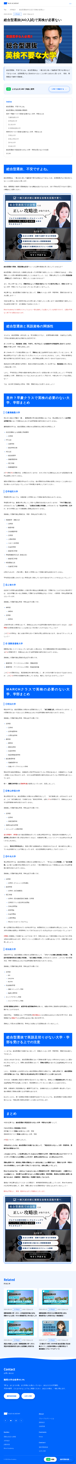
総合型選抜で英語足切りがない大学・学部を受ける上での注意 (27, 150)
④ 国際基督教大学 (14, 128)
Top (5, 9)
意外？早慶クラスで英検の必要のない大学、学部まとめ (25, 114)
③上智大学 (12, 124)
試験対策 (7, 1444)
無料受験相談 (43, 1447)
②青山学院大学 (13, 139)
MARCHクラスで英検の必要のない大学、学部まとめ (24, 132)
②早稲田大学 (12, 121)
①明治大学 (12, 135)
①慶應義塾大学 (13, 117)
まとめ (8, 153)
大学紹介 (13, 9)
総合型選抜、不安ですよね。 (16, 106)
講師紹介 (42, 1422)
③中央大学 (12, 142)
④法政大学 (12, 146)
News (41, 1436)
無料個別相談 (11, 1396)
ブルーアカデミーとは (46, 1418)
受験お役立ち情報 (10, 1436)
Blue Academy (9, 1448)
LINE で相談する (59, 89)
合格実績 (42, 1426)
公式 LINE (28, 1396)
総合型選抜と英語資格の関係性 (16, 110)
